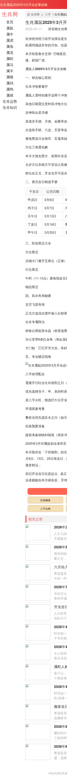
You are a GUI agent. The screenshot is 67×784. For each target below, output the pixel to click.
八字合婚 (45, 508)
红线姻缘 (45, 500)
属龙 (9, 52)
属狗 (9, 89)
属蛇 (9, 58)
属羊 (9, 70)
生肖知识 (10, 107)
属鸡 (9, 82)
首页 (9, 21)
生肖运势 (10, 101)
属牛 (9, 34)
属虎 (9, 40)
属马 (9, 64)
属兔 (9, 46)
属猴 (9, 76)
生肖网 (10, 14)
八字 (48, 14)
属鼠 (9, 28)
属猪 (9, 95)
